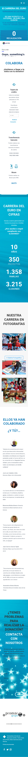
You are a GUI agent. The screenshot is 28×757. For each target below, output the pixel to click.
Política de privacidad (8, 744)
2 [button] (8, 723)
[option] (14, 714)
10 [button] (19, 723)
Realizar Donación (13, 121)
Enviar (20, 694)
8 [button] (16, 723)
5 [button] (12, 723)
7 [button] (15, 723)
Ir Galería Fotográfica (14, 358)
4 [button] (11, 723)
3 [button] (9, 723)
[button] (4, 715)
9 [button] (18, 723)
